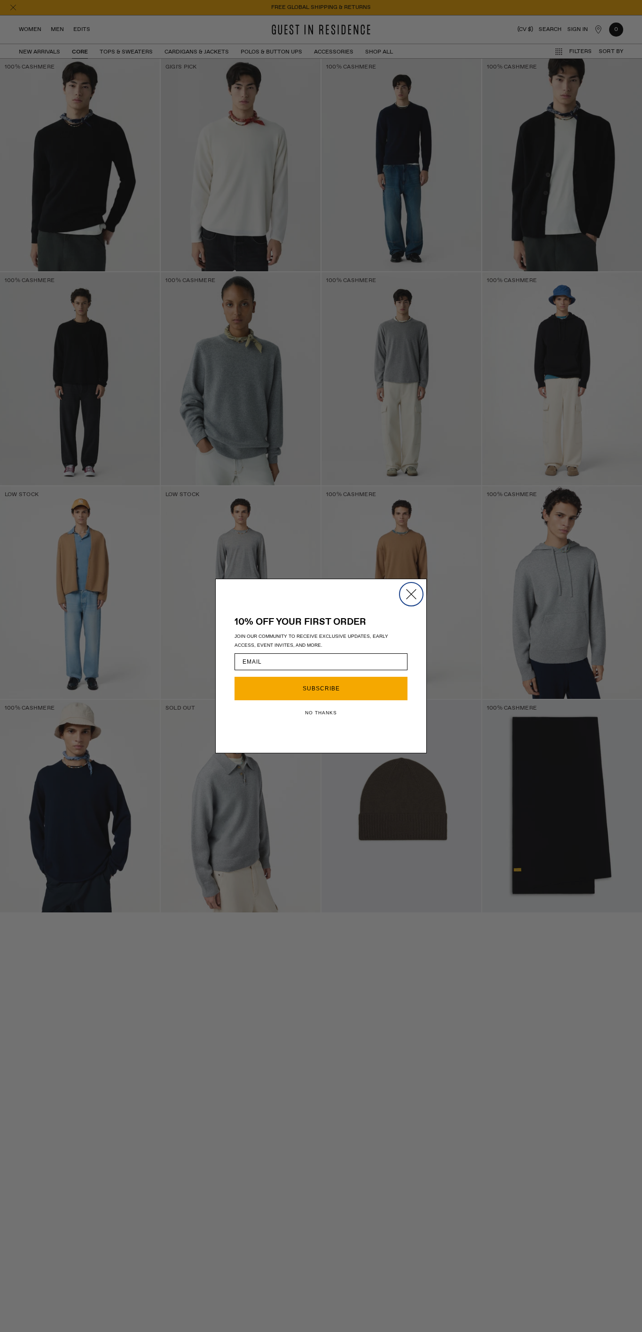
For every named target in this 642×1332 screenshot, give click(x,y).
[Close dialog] (411, 594)
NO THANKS (321, 712)
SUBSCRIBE (321, 688)
